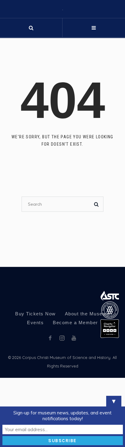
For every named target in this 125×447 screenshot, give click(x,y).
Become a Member (75, 382)
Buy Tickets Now (35, 373)
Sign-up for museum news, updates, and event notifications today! (62, 415)
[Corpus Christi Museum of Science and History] (62, 39)
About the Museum (87, 373)
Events (35, 382)
